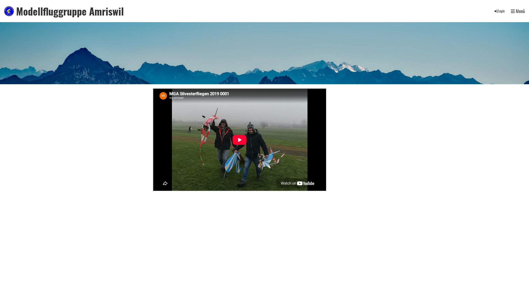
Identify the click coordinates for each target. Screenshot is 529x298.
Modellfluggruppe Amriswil (70, 11)
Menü (520, 11)
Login (501, 10)
